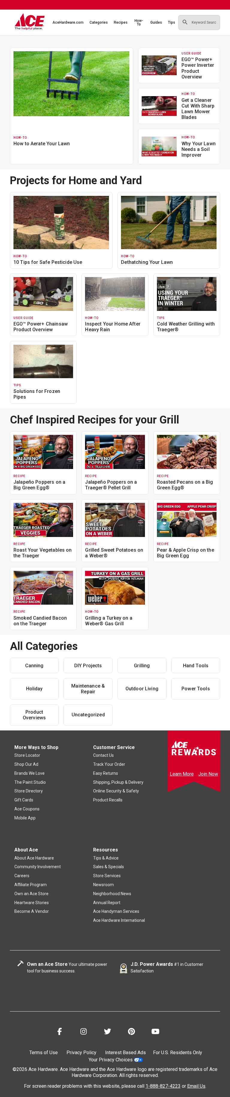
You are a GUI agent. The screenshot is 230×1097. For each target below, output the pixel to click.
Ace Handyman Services (116, 911)
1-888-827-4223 (163, 1086)
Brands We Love (29, 773)
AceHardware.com (68, 22)
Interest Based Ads (125, 1052)
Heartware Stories (31, 902)
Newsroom (103, 884)
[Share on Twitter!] (107, 1032)
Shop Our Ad (26, 764)
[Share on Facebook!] (59, 1032)
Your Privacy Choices (111, 1060)
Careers (21, 875)
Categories (99, 22)
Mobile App (25, 817)
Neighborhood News (112, 893)
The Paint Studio (30, 782)
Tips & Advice (106, 858)
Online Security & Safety (116, 791)
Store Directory (28, 791)
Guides (156, 22)
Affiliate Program (30, 884)
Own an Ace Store (31, 893)
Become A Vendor (31, 911)
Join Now (208, 774)
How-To (138, 22)
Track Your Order (109, 764)
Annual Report (106, 902)
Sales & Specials (108, 866)
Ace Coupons (27, 809)
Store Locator (27, 755)
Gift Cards (23, 800)
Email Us (196, 1086)
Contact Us (103, 755)
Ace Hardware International (119, 920)
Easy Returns (105, 773)
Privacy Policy (81, 1052)
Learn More (182, 774)
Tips (171, 22)
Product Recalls (107, 800)
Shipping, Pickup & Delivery (118, 782)
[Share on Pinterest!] (131, 1032)
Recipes (121, 22)
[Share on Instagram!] (83, 1032)
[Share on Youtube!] (155, 1032)
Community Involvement (37, 866)
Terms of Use (43, 1052)
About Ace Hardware (34, 858)
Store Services (107, 875)
